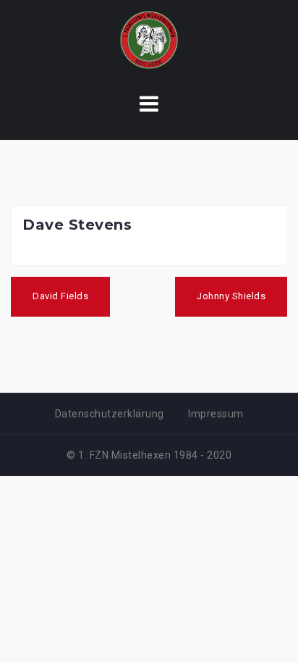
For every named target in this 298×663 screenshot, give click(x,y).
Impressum (216, 414)
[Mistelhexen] (149, 39)
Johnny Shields (231, 296)
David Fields (60, 296)
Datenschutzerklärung (109, 414)
